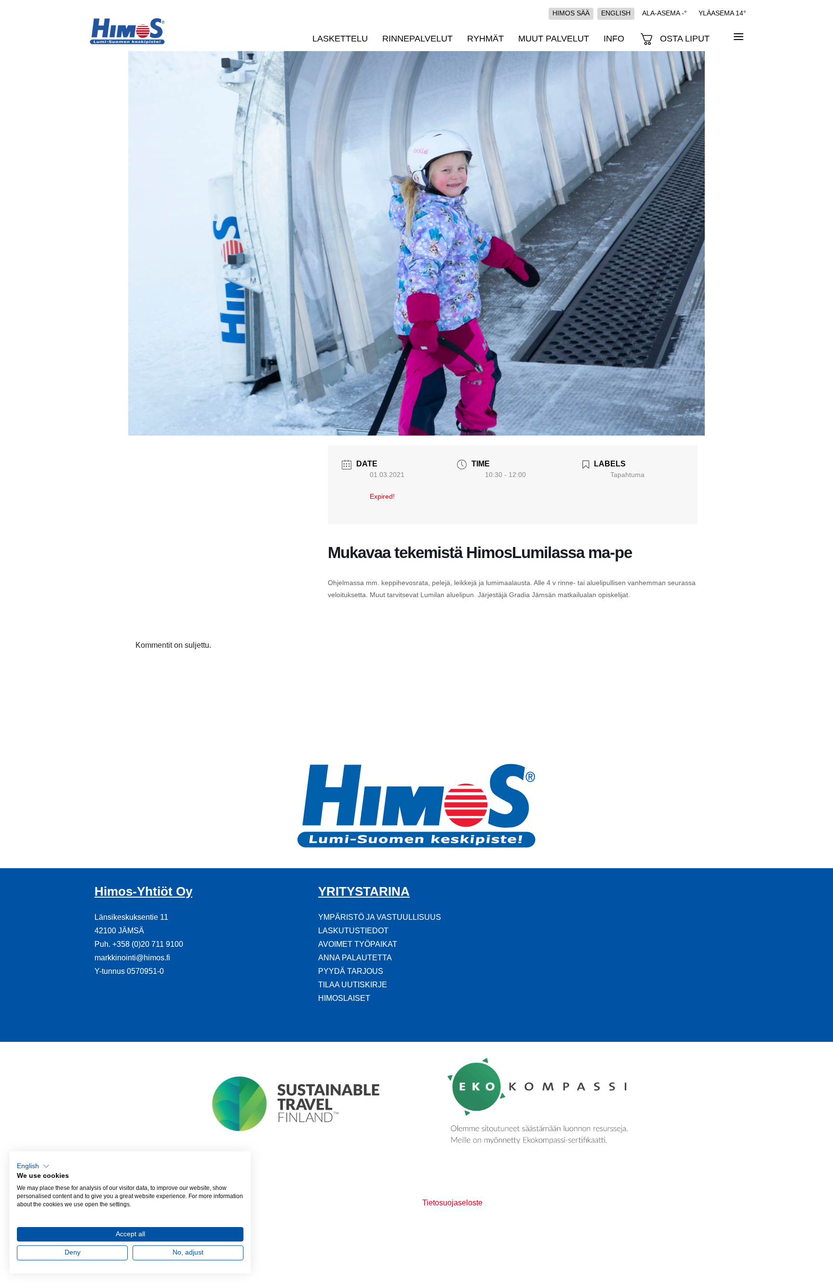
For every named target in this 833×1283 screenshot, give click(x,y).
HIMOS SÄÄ (571, 13)
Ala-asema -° (664, 13)
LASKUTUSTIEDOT (353, 931)
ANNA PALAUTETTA (355, 958)
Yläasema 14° (722, 13)
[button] (33, 1166)
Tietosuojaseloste (452, 1203)
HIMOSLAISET (344, 998)
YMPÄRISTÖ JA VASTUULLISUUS (379, 917)
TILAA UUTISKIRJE (352, 985)
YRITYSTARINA (364, 891)
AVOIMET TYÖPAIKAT (357, 944)
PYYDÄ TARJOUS (350, 971)
